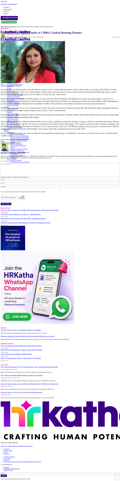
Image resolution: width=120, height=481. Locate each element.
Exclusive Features (9, 457)
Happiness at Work (15, 160)
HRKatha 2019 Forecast (17, 150)
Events (9, 88)
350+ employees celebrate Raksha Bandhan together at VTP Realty (22, 375)
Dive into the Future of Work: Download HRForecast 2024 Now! (22, 461)
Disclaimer (6, 467)
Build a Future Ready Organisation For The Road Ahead (18, 145)
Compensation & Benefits (15, 84)
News (2, 394)
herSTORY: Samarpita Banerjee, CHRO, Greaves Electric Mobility (21, 350)
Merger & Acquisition (13, 96)
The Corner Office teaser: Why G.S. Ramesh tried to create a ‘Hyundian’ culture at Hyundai (29, 367)
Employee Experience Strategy (19, 149)
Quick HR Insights (5, 369)
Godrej (6, 139)
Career (6, 452)
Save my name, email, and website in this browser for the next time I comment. (23, 192)
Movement (5, 28)
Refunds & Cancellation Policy (12, 468)
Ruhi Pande (25, 139)
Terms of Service (8, 470)
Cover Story (7, 458)
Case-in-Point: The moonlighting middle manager (16, 354)
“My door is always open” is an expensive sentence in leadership (21, 330)
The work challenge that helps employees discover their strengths (21, 346)
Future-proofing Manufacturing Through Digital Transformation (19, 136)
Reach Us (6, 11)
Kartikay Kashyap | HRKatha (18, 37)
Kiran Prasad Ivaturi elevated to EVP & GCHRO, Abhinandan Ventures (23, 218)
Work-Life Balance (13, 105)
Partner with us (8, 9)
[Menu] (2, 18)
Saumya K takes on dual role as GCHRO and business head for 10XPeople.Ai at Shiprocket (29, 210)
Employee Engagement (6, 377)
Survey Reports (11, 159)
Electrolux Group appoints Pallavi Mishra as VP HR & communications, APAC (25, 223)
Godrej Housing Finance (15, 139)
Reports (6, 131)
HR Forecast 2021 (12, 119)
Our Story (6, 7)
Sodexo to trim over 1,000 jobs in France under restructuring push (21, 392)
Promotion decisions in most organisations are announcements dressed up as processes (27, 336)
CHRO (2, 139)
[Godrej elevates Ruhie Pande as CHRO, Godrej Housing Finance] (33, 82)
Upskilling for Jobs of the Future (19, 162)
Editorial (9, 112)
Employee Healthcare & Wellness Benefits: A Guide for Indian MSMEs (20, 140)
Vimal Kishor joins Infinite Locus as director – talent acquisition (21, 214)
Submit (4, 475)
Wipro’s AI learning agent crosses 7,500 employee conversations (21, 358)
